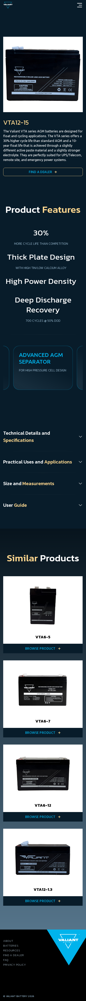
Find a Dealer (43, 172)
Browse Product (43, 648)
